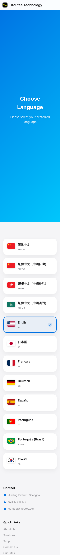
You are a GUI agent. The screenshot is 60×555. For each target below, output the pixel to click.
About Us (9, 529)
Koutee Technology (26, 5)
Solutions (9, 535)
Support (8, 541)
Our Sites (9, 553)
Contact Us (10, 547)
